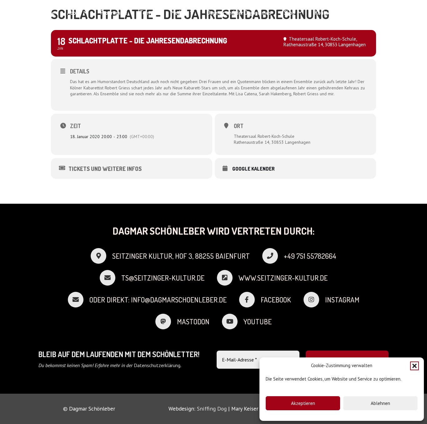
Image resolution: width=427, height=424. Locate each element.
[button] (414, 366)
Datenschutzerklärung (157, 365)
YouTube (258, 321)
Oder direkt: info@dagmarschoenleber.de (158, 299)
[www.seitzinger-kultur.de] (228, 278)
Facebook (276, 299)
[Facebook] (364, 12)
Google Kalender (253, 169)
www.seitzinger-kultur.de (283, 277)
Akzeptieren (303, 403)
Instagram (342, 299)
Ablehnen (380, 403)
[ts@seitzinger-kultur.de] (110, 278)
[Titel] (353, 12)
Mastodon (193, 321)
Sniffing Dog (212, 408)
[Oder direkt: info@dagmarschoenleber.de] (78, 299)
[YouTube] (386, 12)
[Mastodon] (166, 321)
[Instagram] (375, 12)
